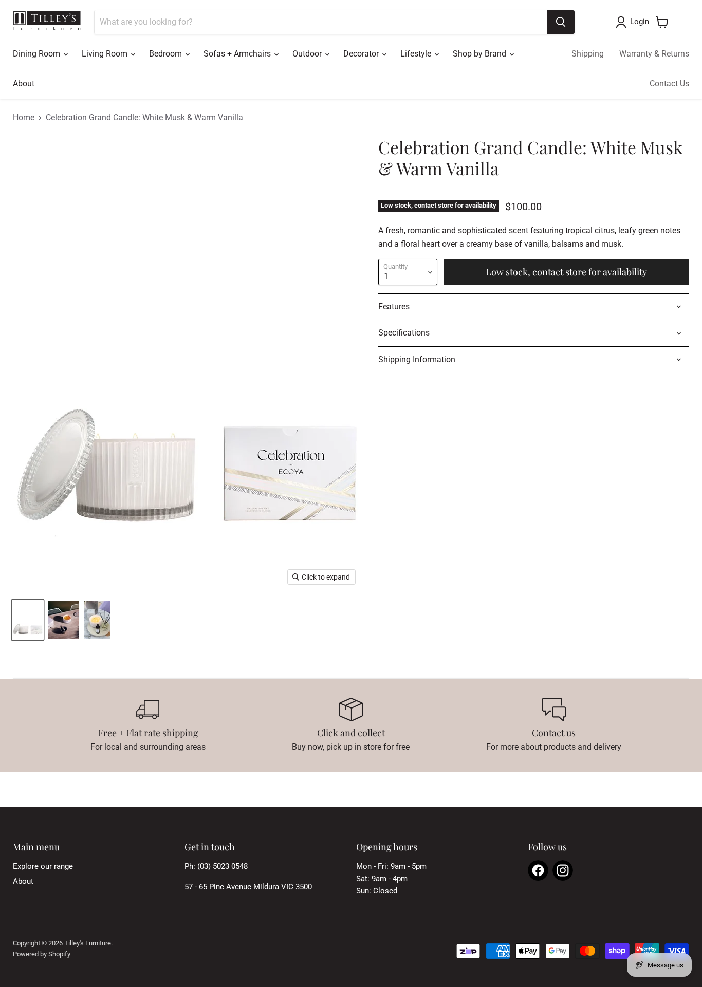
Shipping (587, 54)
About (23, 83)
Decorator (362, 54)
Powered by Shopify (41, 954)
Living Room (106, 54)
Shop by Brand (480, 54)
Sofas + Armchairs (238, 54)
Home (23, 117)
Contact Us (669, 83)
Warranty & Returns (654, 54)
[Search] (561, 22)
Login (639, 21)
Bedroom (166, 54)
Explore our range (43, 866)
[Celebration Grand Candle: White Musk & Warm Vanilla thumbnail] (28, 620)
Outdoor (308, 54)
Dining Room (37, 54)
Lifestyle (416, 54)
